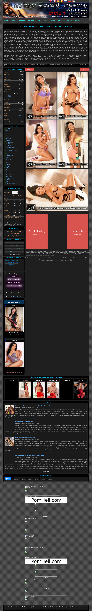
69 (6, 173)
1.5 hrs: (6, 203)
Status (40, 1)
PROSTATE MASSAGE (11, 183)
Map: (5, 113)
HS (6, 169)
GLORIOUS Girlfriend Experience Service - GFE (29, 455)
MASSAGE (8, 174)
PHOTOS (8, 166)
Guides (77, 20)
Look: (6, 91)
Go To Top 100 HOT (14, 235)
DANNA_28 (39, 380)
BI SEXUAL (8, 137)
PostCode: (7, 110)
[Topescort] (46, 534)
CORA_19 (14, 341)
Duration (6, 196)
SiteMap (77, 606)
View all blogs (46, 471)
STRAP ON (8, 145)
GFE (7, 168)
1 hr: (5, 200)
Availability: (7, 122)
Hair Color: (7, 79)
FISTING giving (9, 142)
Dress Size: (7, 100)
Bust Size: (7, 86)
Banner (54, 606)
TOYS (7, 157)
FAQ (30, 1)
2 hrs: (6, 205)
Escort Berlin (46, 516)
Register (6, 1)
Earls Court (21, 115)
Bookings (24, 606)
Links (50, 606)
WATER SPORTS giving (12, 150)
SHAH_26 (11, 380)
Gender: (6, 74)
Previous (30, 69)
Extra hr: (6, 208)
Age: (5, 77)
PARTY (7, 171)
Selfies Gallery (77, 232)
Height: (6, 84)
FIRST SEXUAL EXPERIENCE (24, 422)
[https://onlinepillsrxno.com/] (35, 486)
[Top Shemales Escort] (29, 536)
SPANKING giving (10, 178)
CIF (7, 133)
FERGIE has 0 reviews (14, 254)
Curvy (9, 95)
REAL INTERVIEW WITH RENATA (25, 438)
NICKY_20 (25, 380)
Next (84, 69)
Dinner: (6, 210)
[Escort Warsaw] (46, 542)
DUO (7, 162)
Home (6, 20)
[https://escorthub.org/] (46, 506)
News (53, 20)
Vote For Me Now (14, 233)
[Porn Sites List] (46, 502)
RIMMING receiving (10, 147)
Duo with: (7, 119)
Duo (21, 606)
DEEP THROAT (9, 156)
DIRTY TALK (9, 176)
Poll (60, 606)
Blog (59, 20)
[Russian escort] (30, 518)
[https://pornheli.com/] (42, 495)
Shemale (13, 606)
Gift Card (35, 1)
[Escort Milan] (46, 525)
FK (6, 152)
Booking (22, 20)
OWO (7, 130)
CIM (7, 132)
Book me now (14, 245)
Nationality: (7, 104)
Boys (17, 606)
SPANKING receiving (11, 180)
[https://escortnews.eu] (31, 487)
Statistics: (7, 102)
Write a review (14, 252)
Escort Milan (46, 527)
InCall (13, 196)
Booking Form (17, 296)
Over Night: (7, 213)
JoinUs (29, 606)
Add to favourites (14, 243)
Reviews (31, 20)
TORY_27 (80, 380)
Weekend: (7, 215)
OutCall (20, 196)
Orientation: (7, 89)
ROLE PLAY (9, 144)
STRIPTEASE (9, 159)
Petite (9, 96)
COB (7, 135)
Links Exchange (18, 1)
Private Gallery (37, 232)
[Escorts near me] (30, 496)
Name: (6, 72)
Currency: (7, 192)
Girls (9, 606)
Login (10, 1)
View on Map (20, 113)
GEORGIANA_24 (53, 380)
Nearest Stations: (6, 116)
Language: (7, 107)
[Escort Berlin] (46, 513)
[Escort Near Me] (29, 535)
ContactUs (68, 20)
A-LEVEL (8, 128)
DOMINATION (9, 161)
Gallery (14, 20)
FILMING (8, 164)
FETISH (8, 140)
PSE (7, 181)
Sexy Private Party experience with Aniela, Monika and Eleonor (34, 406)
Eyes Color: (7, 81)
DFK (7, 154)
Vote (38, 20)
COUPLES (8, 138)
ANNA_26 (14, 305)
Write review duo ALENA (14, 248)
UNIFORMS (9, 149)
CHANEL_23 (67, 380)
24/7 (7, 185)
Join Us (45, 20)
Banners (25, 1)
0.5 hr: (6, 198)
